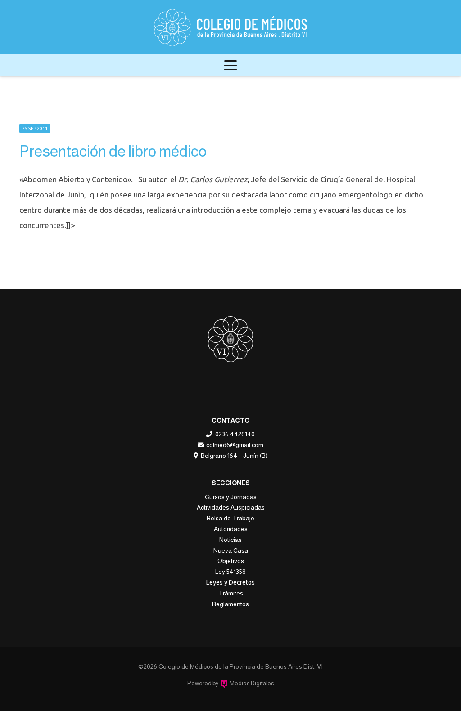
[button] (230, 65)
